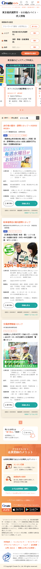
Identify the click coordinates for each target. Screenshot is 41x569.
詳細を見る (26, 203)
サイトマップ (32, 542)
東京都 (24, 7)
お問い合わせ (10, 548)
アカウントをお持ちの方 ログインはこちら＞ (20, 493)
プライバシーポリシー (12, 545)
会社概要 (34, 545)
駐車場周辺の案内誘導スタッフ (17, 222)
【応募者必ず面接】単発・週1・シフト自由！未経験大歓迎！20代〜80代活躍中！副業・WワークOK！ (19, 237)
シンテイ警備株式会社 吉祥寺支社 (14, 132)
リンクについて (18, 542)
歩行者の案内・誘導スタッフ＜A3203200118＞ (20, 127)
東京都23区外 (31, 7)
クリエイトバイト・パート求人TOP (11, 7)
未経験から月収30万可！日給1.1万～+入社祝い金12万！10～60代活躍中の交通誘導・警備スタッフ (20, 337)
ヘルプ (25, 545)
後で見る (9, 203)
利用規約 (7, 542)
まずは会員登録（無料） (20, 489)
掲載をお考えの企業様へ (27, 548)
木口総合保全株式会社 (10, 327)
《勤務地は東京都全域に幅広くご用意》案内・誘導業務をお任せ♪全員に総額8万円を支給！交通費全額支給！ (19, 141)
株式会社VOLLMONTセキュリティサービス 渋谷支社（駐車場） (20, 227)
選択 (34, 33)
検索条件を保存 (30, 53)
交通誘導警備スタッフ (13, 324)
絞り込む (34, 26)
